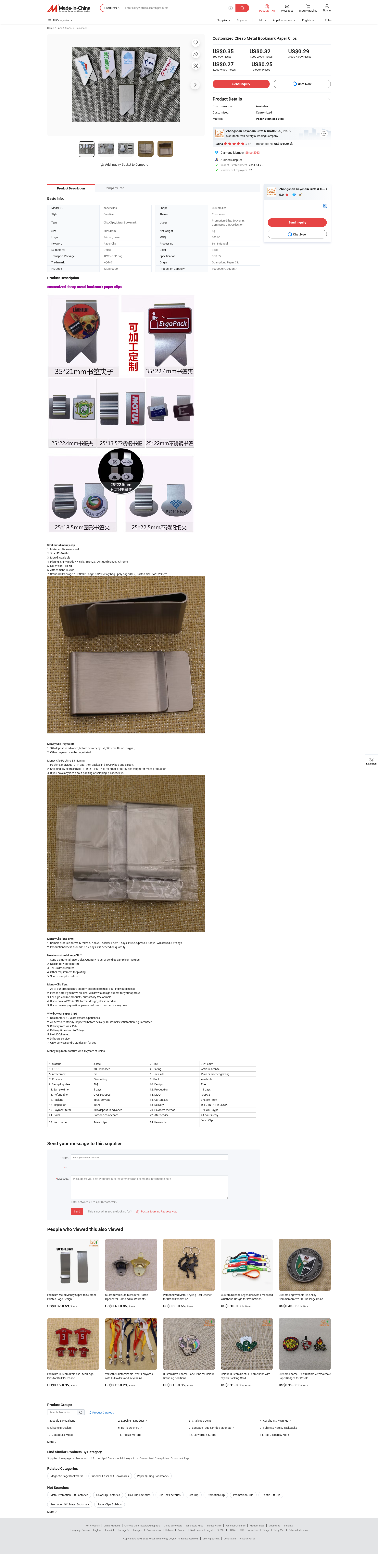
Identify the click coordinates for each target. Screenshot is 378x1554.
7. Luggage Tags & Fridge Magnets (210, 1427)
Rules (328, 20)
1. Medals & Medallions (61, 1420)
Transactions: (274, 144)
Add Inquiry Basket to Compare (126, 164)
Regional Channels (236, 1525)
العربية (210, 1530)
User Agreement (211, 1538)
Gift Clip (193, 1495)
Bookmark (81, 28)
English (97, 1530)
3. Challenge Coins (200, 1420)
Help (260, 20)
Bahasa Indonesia (298, 1530)
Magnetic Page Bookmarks (66, 1476)
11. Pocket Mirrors (129, 1435)
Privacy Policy (247, 1538)
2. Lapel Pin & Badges (131, 1420)
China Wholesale (173, 1525)
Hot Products (92, 1525)
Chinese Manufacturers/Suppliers (142, 1525)
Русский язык (153, 1530)
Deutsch (182, 1530)
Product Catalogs (103, 1412)
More (50, 1511)
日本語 (232, 1530)
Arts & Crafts (64, 28)
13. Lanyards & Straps (202, 1435)
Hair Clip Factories (139, 1495)
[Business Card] (325, 206)
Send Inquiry (241, 84)
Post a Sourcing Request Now (156, 1211)
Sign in (327, 10)
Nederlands (196, 1530)
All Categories (61, 20)
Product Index (257, 1525)
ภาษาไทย (253, 1530)
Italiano (169, 1530)
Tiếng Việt (278, 1530)
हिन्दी (242, 1530)
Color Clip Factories (108, 1495)
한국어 (220, 1530)
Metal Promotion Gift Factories (69, 1495)
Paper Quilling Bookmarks (153, 1476)
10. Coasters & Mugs (60, 1435)
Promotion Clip (216, 1495)
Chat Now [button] (304, 84)
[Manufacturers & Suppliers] (68, 8)
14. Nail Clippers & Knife (274, 1435)
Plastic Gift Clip (271, 1495)
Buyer (240, 20)
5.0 (281, 195)
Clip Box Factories (170, 1495)
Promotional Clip (243, 1495)
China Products (112, 1525)
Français (137, 1530)
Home (50, 28)
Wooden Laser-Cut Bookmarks (110, 1476)
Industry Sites (214, 1525)
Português (123, 1530)
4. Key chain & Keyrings (274, 1420)
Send (77, 1211)
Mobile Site (274, 1525)
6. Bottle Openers (128, 1427)
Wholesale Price (194, 1525)
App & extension (283, 20)
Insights (288, 1525)
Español (109, 1530)
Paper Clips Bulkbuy (109, 1504)
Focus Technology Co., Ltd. (163, 1538)
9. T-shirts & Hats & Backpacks (278, 1427)
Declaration (230, 1538)
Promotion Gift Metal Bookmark (69, 1504)
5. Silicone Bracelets (59, 1427)
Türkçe (265, 1530)
